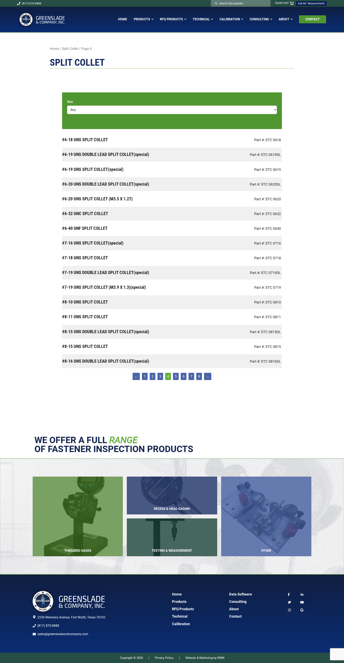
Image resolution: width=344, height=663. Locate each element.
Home (54, 49)
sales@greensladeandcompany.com (62, 634)
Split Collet (70, 49)
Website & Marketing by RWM (204, 658)
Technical (180, 616)
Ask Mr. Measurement (311, 3)
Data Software (240, 594)
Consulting (237, 601)
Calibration (181, 624)
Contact (235, 616)
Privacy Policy (164, 658)
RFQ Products (183, 609)
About (234, 609)
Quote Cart (282, 2)
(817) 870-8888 (31, 3)
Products (179, 601)
